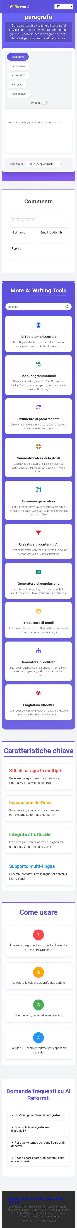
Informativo (18, 75)
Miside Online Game (18, 1210)
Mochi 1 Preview (37, 1207)
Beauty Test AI (52, 1216)
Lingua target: (15, 164)
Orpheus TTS (24, 1216)
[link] (38, 334)
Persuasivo (18, 66)
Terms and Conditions (21, 1198)
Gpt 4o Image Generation (53, 1213)
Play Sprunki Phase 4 (59, 1210)
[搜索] (67, 307)
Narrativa (16, 84)
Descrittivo (17, 56)
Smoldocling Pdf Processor (24, 1213)
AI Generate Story (18, 1207)
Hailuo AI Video (38, 1210)
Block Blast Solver (57, 1207)
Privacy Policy (44, 1198)
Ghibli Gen (38, 1216)
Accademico (18, 93)
